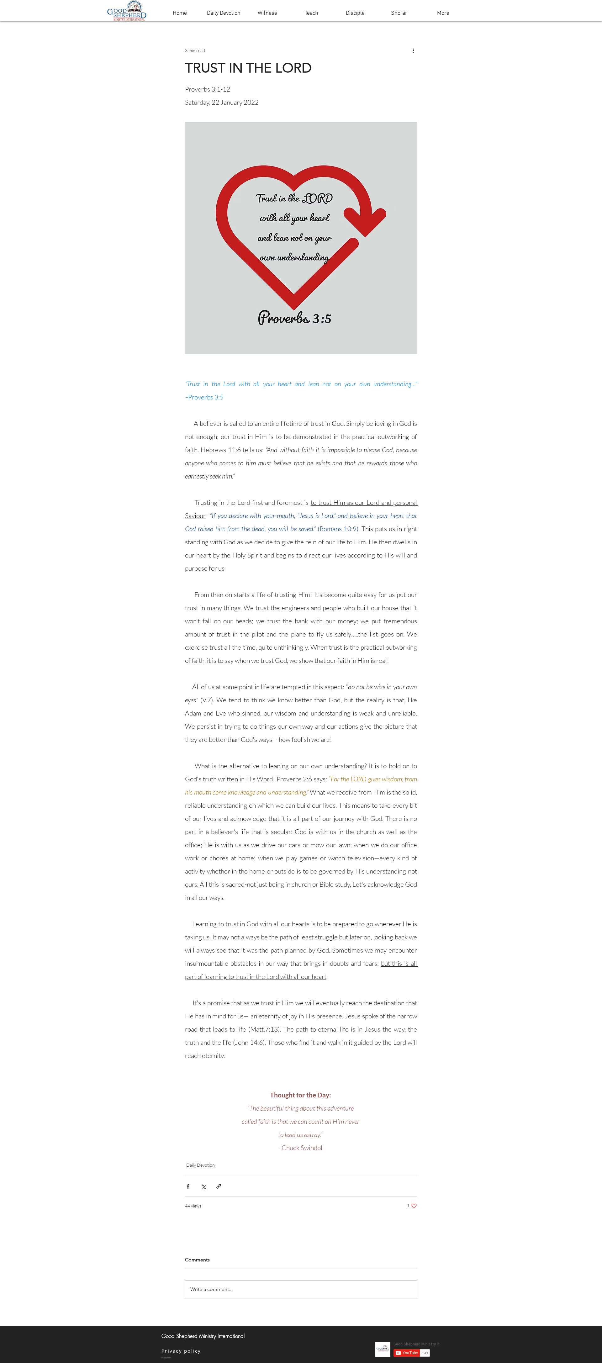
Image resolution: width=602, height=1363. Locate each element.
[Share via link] (219, 1186)
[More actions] (413, 50)
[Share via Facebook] (188, 1186)
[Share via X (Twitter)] (203, 1186)
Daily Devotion (200, 1165)
